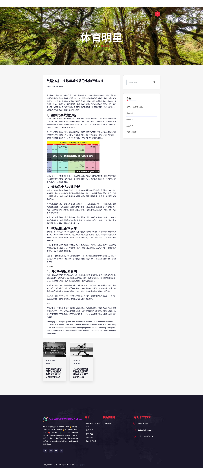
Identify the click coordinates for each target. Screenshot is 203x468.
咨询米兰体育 (149, 4)
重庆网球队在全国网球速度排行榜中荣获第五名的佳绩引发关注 (54, 373)
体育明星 (125, 4)
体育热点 (115, 4)
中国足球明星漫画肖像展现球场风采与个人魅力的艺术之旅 (80, 373)
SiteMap (108, 424)
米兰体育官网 (79, 465)
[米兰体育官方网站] (52, 9)
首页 (84, 4)
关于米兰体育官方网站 (98, 4)
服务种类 (136, 4)
